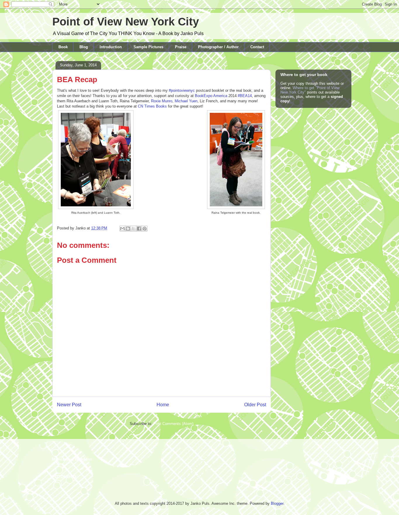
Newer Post (69, 404)
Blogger (277, 503)
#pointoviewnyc (182, 90)
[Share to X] (133, 228)
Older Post (255, 404)
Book (63, 47)
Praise (180, 47)
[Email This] (122, 228)
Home (163, 404)
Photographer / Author (218, 47)
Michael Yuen (186, 101)
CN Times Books (152, 106)
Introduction (111, 47)
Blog (83, 47)
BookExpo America (211, 96)
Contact (257, 47)
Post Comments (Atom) (173, 423)
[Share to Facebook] (139, 228)
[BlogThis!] (128, 228)
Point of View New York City (125, 21)
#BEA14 (245, 96)
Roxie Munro (161, 101)
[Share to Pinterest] (145, 228)
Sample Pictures (148, 47)
